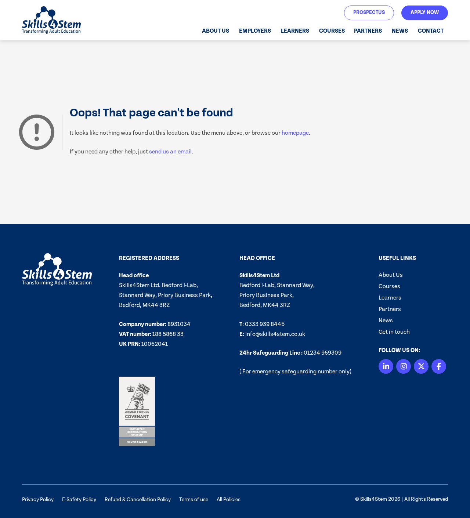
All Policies (229, 499)
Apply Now (425, 12)
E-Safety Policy (79, 499)
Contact (431, 31)
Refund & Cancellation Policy (138, 499)
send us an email (170, 151)
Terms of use (193, 499)
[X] (421, 366)
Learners (295, 31)
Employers (255, 31)
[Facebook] (438, 366)
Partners (368, 31)
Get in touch (394, 332)
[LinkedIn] (386, 366)
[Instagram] (403, 366)
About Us (215, 31)
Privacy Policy (38, 499)
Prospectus (369, 12)
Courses (332, 31)
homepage (295, 133)
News (400, 31)
